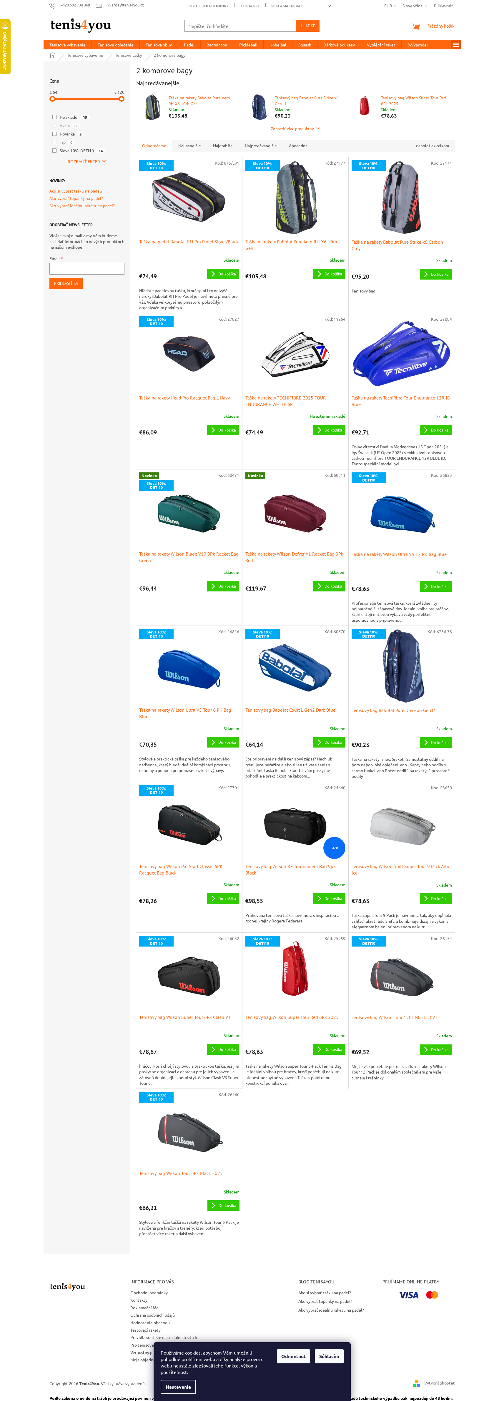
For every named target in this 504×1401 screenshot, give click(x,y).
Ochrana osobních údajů (152, 1315)
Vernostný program (148, 1352)
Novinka (71, 133)
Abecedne (298, 145)
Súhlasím (329, 1356)
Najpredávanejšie (261, 145)
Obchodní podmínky (208, 5)
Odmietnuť (293, 1356)
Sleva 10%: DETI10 (81, 150)
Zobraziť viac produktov (292, 128)
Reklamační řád (287, 5)
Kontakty (250, 5)
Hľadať (308, 26)
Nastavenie (178, 1387)
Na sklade (73, 117)
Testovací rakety (145, 1330)
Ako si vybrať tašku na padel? (75, 191)
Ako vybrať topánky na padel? (76, 198)
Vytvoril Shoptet (439, 1382)
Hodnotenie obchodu (150, 1322)
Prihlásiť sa (66, 283)
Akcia (68, 125)
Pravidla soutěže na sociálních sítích (163, 1337)
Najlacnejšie (189, 145)
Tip (66, 142)
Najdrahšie (223, 145)
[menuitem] (68, 44)
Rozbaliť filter (84, 161)
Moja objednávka (146, 1359)
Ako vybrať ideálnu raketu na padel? (82, 206)
